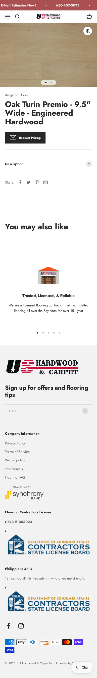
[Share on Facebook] (20, 182)
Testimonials (14, 468)
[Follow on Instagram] (21, 626)
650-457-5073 (66, 5)
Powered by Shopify (69, 663)
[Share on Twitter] (28, 182)
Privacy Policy (15, 443)
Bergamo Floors (17, 95)
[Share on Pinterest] (37, 182)
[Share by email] (45, 182)
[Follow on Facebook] (8, 626)
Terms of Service (17, 451)
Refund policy (15, 460)
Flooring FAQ (15, 477)
